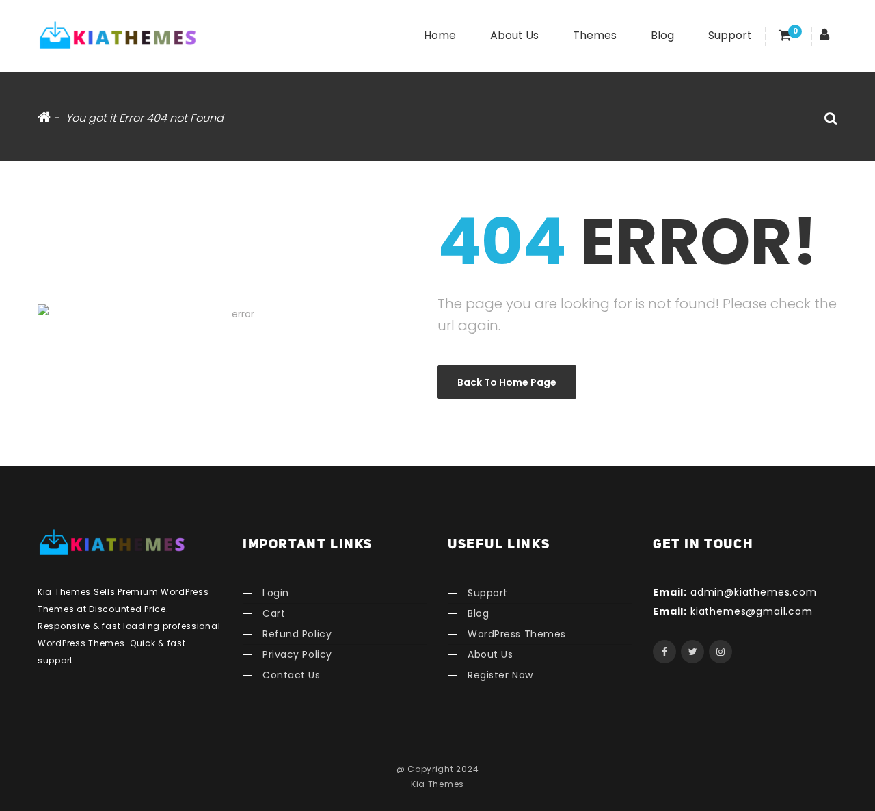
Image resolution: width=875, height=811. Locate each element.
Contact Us (291, 675)
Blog (662, 35)
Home (440, 35)
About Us (514, 35)
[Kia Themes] (119, 34)
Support (730, 35)
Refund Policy (297, 634)
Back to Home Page (506, 382)
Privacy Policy (297, 654)
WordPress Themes (517, 634)
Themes (595, 35)
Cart (273, 613)
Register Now (500, 675)
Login (275, 593)
